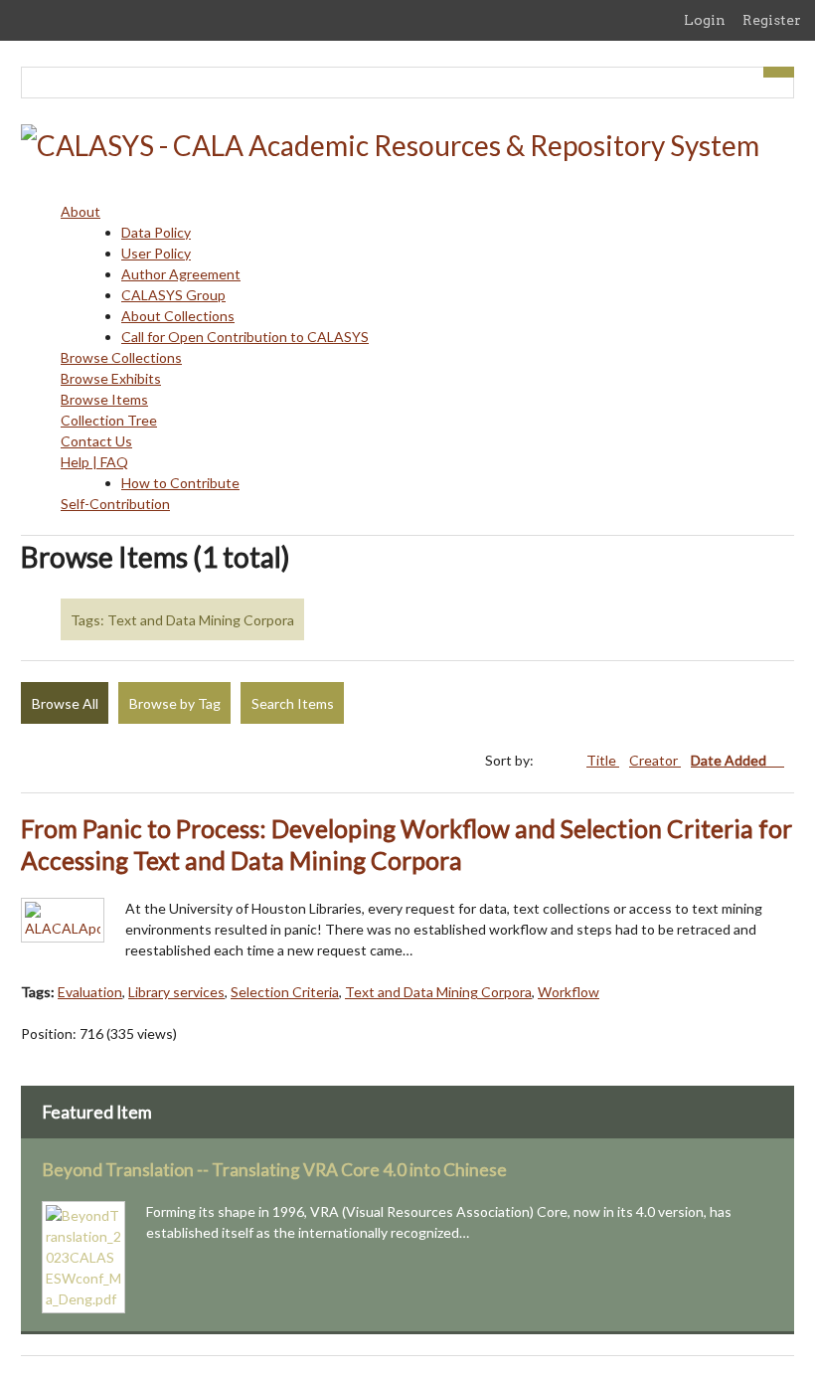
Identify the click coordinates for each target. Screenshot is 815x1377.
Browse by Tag (175, 703)
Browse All (65, 703)
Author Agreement (181, 273)
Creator (655, 760)
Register (771, 20)
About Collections (178, 315)
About (80, 211)
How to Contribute (180, 482)
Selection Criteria (285, 991)
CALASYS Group (173, 294)
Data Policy (156, 232)
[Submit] (779, 72)
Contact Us (96, 440)
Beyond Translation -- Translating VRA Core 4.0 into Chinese (274, 1169)
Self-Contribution (115, 503)
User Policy (156, 253)
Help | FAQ (94, 461)
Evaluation (90, 991)
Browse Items (104, 399)
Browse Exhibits (111, 378)
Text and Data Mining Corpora (438, 991)
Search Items (292, 703)
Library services (176, 991)
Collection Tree (109, 420)
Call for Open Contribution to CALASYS (245, 336)
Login (705, 20)
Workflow (568, 991)
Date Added (730, 760)
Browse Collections (121, 357)
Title (602, 760)
